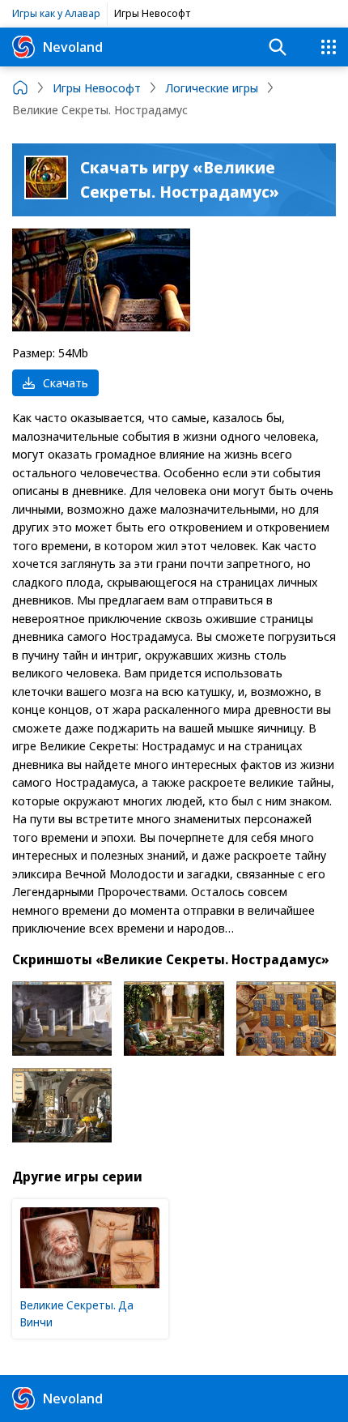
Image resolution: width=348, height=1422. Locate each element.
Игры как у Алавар (56, 13)
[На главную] (20, 87)
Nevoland (73, 46)
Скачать (65, 382)
